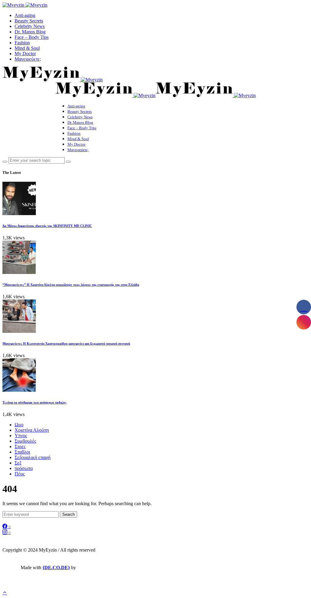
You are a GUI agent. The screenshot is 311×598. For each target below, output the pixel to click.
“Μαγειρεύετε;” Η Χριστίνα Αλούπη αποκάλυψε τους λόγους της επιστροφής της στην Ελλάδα (70, 284)
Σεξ (18, 462)
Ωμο (19, 424)
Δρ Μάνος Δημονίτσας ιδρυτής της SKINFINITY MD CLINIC (47, 226)
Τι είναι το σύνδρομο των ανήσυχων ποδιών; (34, 402)
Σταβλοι (22, 451)
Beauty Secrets (29, 20)
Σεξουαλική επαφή (32, 457)
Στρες (20, 446)
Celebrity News (30, 26)
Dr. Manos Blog (30, 31)
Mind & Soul (27, 48)
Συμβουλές (25, 441)
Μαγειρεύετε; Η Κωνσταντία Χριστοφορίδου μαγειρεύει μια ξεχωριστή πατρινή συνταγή (66, 343)
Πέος (20, 473)
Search (68, 514)
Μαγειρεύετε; (28, 59)
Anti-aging (25, 15)
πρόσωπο (24, 468)
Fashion (22, 42)
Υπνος (21, 435)
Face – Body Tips (32, 37)
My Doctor (25, 53)
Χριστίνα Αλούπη (32, 430)
